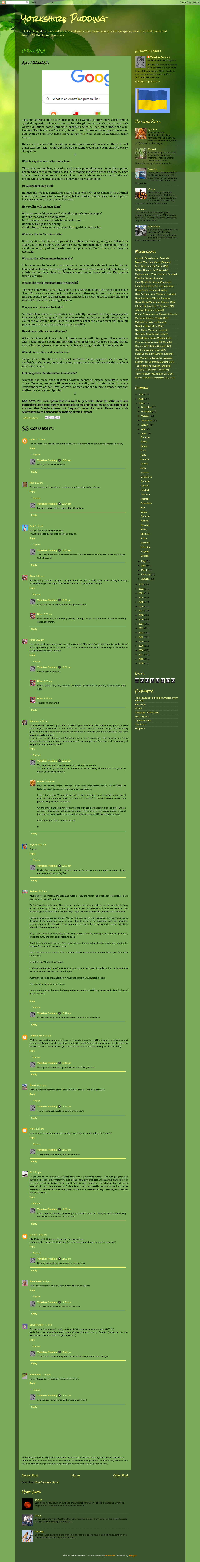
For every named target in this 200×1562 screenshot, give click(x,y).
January (145, 579)
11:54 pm (66, 1302)
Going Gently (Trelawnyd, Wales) (151, 290)
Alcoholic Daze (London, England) (152, 258)
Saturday (145, 525)
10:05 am (66, 550)
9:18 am (43, 891)
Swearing (152, 169)
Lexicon (144, 485)
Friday (144, 529)
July (143, 429)
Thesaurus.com (143, 720)
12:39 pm (66, 1209)
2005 (141, 663)
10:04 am (66, 460)
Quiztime (152, 129)
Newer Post (30, 1475)
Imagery (145, 459)
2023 (141, 584)
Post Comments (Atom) (47, 1482)
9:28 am (48, 681)
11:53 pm (66, 1352)
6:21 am (40, 640)
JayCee (33, 844)
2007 (141, 654)
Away (143, 455)
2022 (141, 589)
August (145, 424)
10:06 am (66, 600)
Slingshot (145, 494)
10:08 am (66, 761)
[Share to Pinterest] (58, 417)
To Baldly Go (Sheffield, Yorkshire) (152, 369)
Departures (146, 477)
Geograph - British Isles (146, 712)
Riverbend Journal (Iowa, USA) (150, 350)
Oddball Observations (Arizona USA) (153, 338)
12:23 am (40, 439)
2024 (141, 403)
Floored (144, 498)
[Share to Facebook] (55, 417)
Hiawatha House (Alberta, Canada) (152, 298)
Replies (36, 454)
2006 (141, 659)
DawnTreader (36, 1325)
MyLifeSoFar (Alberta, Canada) (150, 322)
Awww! (144, 441)
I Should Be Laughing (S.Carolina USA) (154, 306)
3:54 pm (46, 1281)
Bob (32, 526)
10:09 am (66, 866)
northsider (35, 1374)
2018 (141, 606)
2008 (141, 650)
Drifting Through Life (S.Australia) (151, 270)
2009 (141, 645)
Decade (144, 556)
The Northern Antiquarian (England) (152, 366)
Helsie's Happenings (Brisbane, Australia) (155, 294)
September (147, 420)
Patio (143, 468)
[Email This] (46, 417)
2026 (141, 394)
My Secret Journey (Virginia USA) (151, 318)
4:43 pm (48, 1325)
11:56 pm (66, 1106)
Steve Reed (36, 1281)
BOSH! (138, 708)
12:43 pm (41, 1085)
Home (76, 1475)
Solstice (144, 472)
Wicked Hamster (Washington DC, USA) (155, 377)
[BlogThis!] (49, 417)
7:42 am (44, 721)
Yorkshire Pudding (63, 19)
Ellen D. (34, 1234)
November (146, 411)
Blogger (132, 1555)
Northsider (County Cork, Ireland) (151, 334)
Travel (33, 1085)
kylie (32, 439)
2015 (141, 619)
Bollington (145, 547)
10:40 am (50, 781)
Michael (152, 149)
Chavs (38, 1515)
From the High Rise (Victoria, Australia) (154, 286)
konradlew (110, 1555)
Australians (146, 503)
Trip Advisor (141, 724)
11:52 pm (66, 1395)
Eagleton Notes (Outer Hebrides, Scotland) (156, 274)
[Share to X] (52, 417)
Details (144, 446)
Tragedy (145, 551)
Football (145, 490)
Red (32, 483)
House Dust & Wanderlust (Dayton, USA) (155, 302)
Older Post (120, 1475)
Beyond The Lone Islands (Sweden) (153, 262)
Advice (144, 538)
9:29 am (48, 698)
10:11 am (66, 1013)
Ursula (40, 781)
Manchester (154, 226)
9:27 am (48, 614)
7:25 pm (46, 1374)
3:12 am (39, 526)
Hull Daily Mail (142, 716)
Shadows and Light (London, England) (154, 353)
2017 (141, 610)
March (144, 570)
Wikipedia (140, 728)
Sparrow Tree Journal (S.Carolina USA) (154, 361)
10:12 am (66, 1063)
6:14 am (40, 576)
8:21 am (42, 844)
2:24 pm (40, 1129)
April (143, 565)
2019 (141, 602)
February (146, 574)
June (144, 433)
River (32, 576)
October (145, 416)
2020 (141, 597)
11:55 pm (66, 1150)
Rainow (144, 463)
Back (143, 450)
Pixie (32, 1129)
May (143, 561)
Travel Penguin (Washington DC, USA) (154, 374)
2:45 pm (43, 1234)
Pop (143, 507)
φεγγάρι (38, 1499)
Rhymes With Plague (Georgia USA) (153, 346)
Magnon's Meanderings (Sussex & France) (156, 314)
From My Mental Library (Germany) (152, 282)
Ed (31, 1172)
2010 (141, 641)
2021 (141, 593)
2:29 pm (37, 1172)
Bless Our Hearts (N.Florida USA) (151, 266)
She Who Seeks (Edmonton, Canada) (153, 358)
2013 (141, 628)
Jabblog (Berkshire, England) (149, 310)
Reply (32, 448)
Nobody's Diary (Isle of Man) (149, 326)
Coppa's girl (36, 1035)
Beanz (144, 512)
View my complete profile (147, 81)
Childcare (145, 534)
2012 (141, 632)
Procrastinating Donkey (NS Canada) (153, 342)
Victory (151, 189)
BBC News (140, 704)
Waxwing (39, 1531)
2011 (141, 637)
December (146, 407)
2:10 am (39, 483)
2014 (141, 624)
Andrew (34, 891)
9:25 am (47, 1035)
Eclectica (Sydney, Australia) (149, 278)
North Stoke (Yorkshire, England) (151, 330)
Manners (141, 209)
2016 (141, 615)
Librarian (34, 721)
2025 (141, 399)
